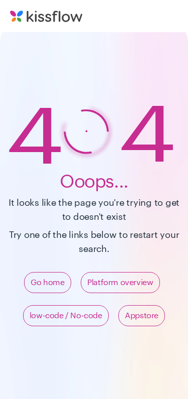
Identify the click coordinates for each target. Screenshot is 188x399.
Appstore (141, 316)
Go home (47, 283)
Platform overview (120, 283)
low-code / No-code (66, 316)
